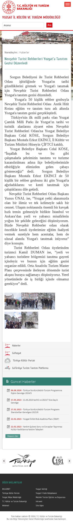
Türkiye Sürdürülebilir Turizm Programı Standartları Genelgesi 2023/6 (35, 411)
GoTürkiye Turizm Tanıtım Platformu (29, 368)
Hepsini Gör (12, 436)
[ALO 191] (57, 460)
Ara (49, 25)
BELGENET (6, 489)
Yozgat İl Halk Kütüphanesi (46, 493)
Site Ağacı (40, 506)
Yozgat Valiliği (41, 489)
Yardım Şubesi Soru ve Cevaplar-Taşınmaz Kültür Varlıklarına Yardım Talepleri (36, 428)
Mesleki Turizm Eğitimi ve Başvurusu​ (50, 497)
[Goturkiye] (22, 460)
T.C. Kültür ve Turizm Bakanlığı (14, 501)
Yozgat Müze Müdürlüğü (11, 497)
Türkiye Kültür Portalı (23, 360)
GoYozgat (16, 353)
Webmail (5, 506)
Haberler (24, 52)
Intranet (39, 501)
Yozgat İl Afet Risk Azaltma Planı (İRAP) (41, 419)
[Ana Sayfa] (25, 6)
